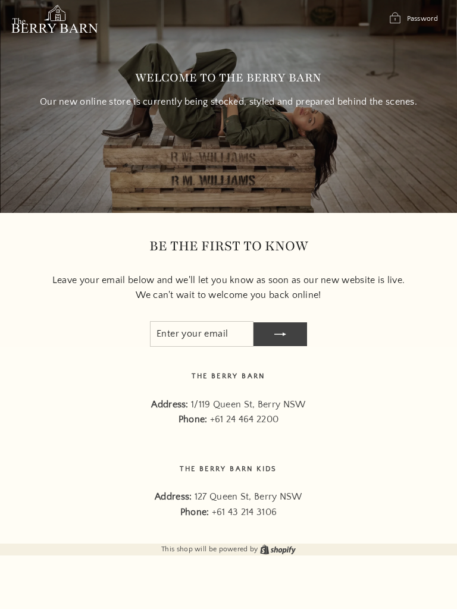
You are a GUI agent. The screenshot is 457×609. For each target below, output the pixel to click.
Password (422, 19)
